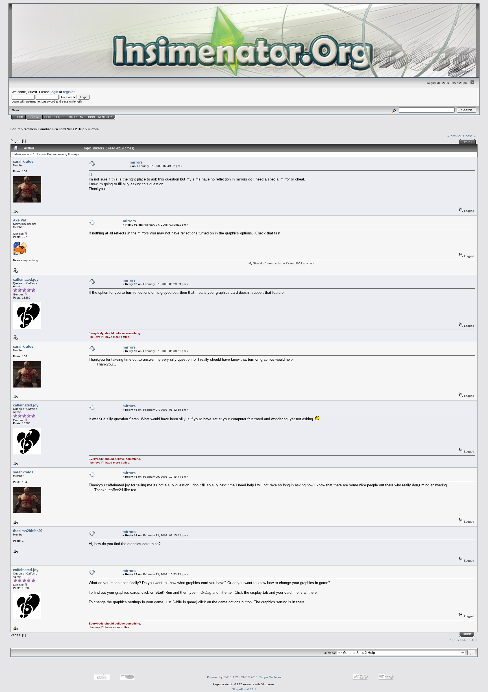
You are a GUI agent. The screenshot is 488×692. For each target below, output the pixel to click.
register (68, 92)
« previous (455, 136)
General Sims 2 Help (69, 129)
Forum (34, 117)
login (54, 92)
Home (20, 117)
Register (105, 117)
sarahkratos (23, 161)
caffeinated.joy (25, 279)
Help (47, 117)
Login (91, 117)
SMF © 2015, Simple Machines (261, 677)
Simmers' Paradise (37, 129)
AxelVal (19, 220)
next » (470, 136)
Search (60, 117)
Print (468, 141)
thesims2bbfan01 (28, 531)
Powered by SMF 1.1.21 (223, 677)
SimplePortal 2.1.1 (244, 689)
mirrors (93, 129)
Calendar (76, 117)
